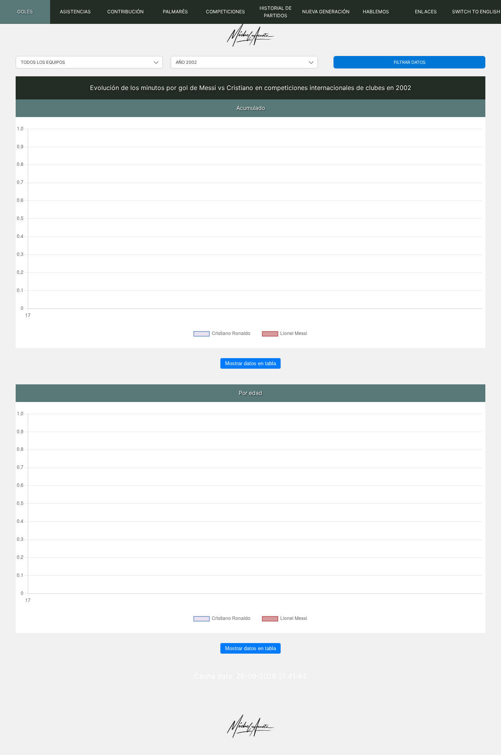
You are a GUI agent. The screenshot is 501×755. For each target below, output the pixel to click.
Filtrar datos (409, 62)
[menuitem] (25, 12)
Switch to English (476, 11)
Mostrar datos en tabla (250, 363)
